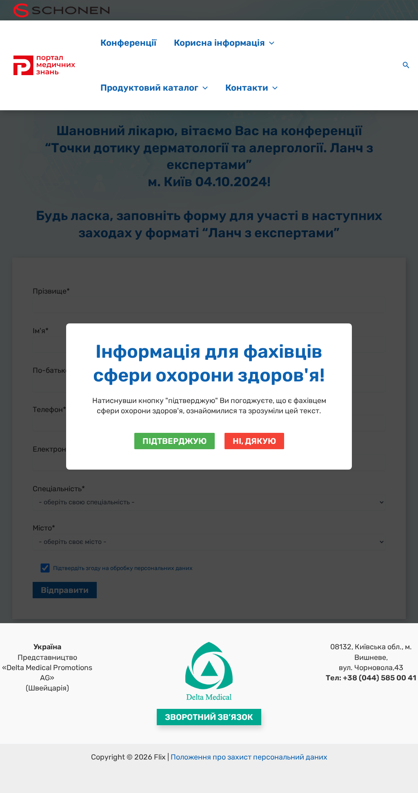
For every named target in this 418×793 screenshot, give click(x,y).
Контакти (246, 87)
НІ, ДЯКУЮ (254, 441)
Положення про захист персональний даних (249, 757)
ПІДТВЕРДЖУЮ (174, 441)
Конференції (128, 43)
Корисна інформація (219, 43)
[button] (269, 42)
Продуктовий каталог (149, 87)
